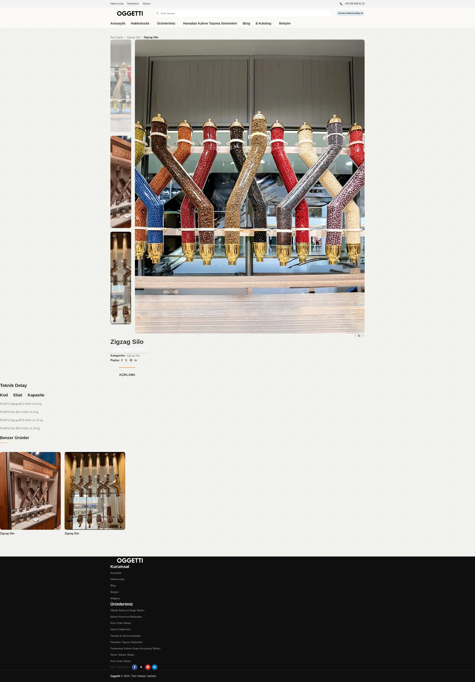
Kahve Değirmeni (120, 629)
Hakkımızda (117, 579)
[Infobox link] (352, 3)
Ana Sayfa (116, 37)
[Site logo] (129, 13)
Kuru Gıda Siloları (120, 622)
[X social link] (126, 360)
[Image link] (129, 559)
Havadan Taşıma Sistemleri (126, 642)
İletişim (114, 591)
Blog (113, 585)
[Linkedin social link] (135, 360)
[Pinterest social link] (131, 360)
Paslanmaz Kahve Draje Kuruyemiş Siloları (135, 648)
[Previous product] (355, 336)
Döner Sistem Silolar (122, 654)
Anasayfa (115, 572)
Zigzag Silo (133, 37)
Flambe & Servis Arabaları (125, 635)
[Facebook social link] (122, 360)
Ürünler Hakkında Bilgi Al (350, 13)
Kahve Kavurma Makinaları (126, 616)
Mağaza (115, 598)
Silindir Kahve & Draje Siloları (127, 610)
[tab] (127, 373)
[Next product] (363, 336)
